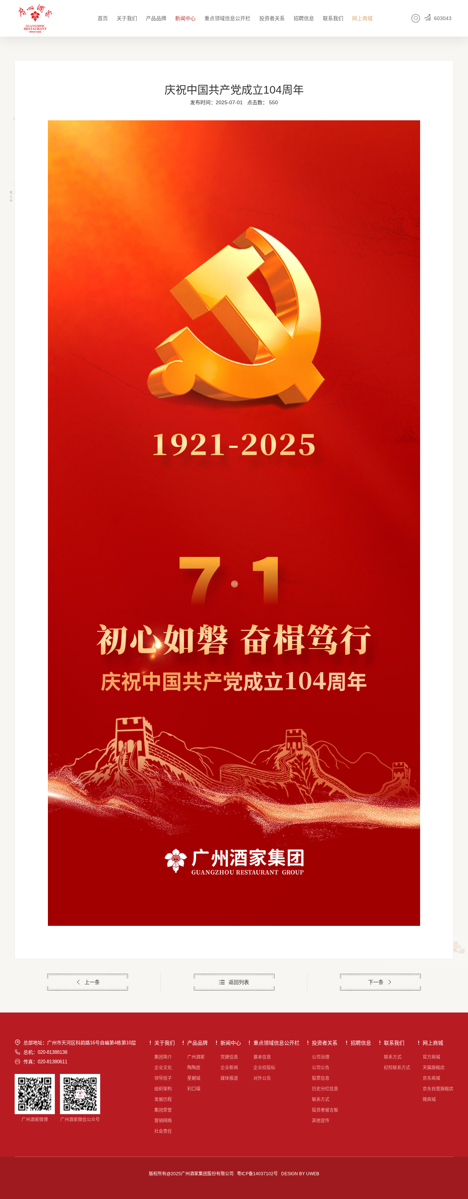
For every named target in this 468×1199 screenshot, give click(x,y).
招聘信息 (304, 18)
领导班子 (163, 1078)
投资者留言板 (325, 1110)
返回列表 (239, 982)
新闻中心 (185, 18)
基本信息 (262, 1057)
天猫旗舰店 (434, 1067)
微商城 (429, 1099)
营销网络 (163, 1120)
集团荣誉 (163, 1110)
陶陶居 (193, 1067)
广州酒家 (196, 1057)
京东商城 (431, 1078)
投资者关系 (272, 18)
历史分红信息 (325, 1088)
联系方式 (320, 1099)
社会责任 (163, 1131)
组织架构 (163, 1088)
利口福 (193, 1088)
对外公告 (262, 1078)
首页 (103, 18)
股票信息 (320, 1078)
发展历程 (163, 1099)
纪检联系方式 (397, 1067)
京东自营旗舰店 (438, 1088)
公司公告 (320, 1067)
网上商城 (362, 18)
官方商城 (431, 1057)
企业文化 (163, 1067)
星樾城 (193, 1078)
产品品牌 (156, 18)
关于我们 (127, 18)
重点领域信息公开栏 (227, 18)
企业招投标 (264, 1067)
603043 (443, 18)
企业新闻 (229, 1067)
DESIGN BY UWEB (300, 1173)
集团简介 (163, 1057)
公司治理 (320, 1057)
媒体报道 (229, 1078)
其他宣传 (320, 1120)
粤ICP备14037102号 (257, 1173)
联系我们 (333, 18)
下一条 (376, 982)
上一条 (92, 982)
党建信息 (229, 1057)
